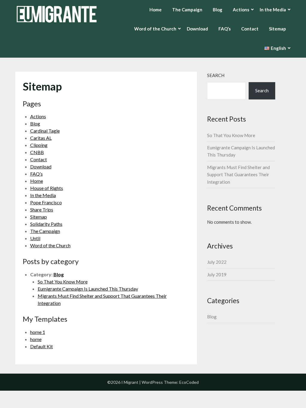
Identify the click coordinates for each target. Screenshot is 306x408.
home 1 (37, 332)
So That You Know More (63, 281)
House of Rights (46, 188)
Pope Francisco (46, 202)
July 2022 (217, 262)
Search (215, 75)
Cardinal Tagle (45, 131)
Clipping (39, 145)
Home (155, 9)
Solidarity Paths (46, 224)
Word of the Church (50, 245)
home (36, 339)
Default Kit (41, 346)
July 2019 (217, 274)
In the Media (43, 195)
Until (35, 238)
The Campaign (187, 9)
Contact (249, 28)
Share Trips (41, 209)
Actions (38, 116)
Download (197, 28)
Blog (217, 9)
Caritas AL (41, 138)
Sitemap (277, 28)
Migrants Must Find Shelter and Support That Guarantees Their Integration (238, 175)
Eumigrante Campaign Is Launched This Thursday (88, 289)
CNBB (37, 152)
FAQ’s (224, 28)
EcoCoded (189, 382)
